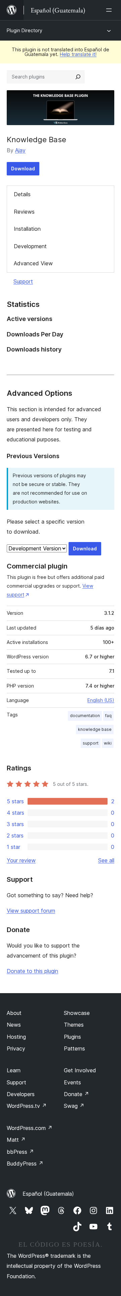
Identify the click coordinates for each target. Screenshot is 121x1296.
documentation (85, 715)
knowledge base (95, 729)
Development (30, 246)
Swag (74, 1105)
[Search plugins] (78, 77)
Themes (74, 1024)
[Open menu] (110, 10)
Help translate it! (78, 54)
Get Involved (80, 1070)
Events (72, 1082)
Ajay (20, 150)
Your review (21, 860)
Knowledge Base (36, 139)
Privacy (16, 1048)
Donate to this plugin (32, 971)
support (90, 743)
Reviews (24, 211)
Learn (14, 1070)
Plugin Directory (24, 30)
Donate (76, 1094)
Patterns (74, 1048)
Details (22, 194)
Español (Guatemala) (48, 1193)
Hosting (16, 1036)
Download (23, 168)
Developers (21, 1094)
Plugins (72, 1036)
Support (23, 281)
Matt (16, 1139)
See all (106, 860)
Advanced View (33, 263)
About (14, 1013)
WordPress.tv (27, 1105)
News (14, 1024)
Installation (27, 228)
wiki (108, 743)
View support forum (31, 910)
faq (108, 715)
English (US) (100, 700)
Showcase (77, 1013)
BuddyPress (25, 1163)
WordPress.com (29, 1128)
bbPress (20, 1151)
